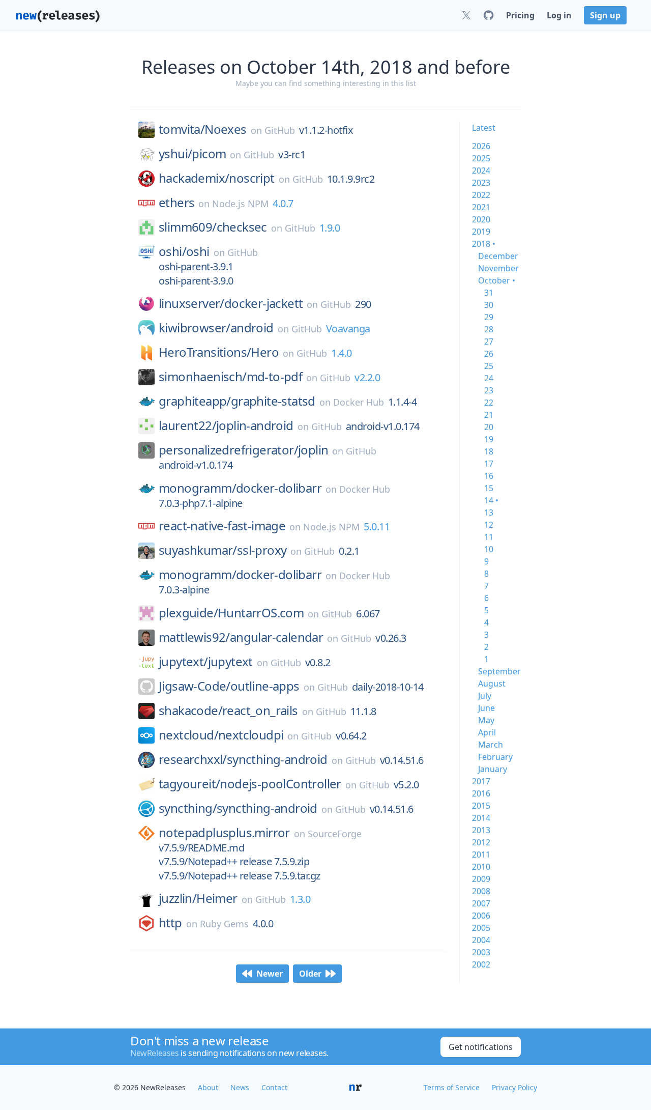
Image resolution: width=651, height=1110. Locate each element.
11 (488, 537)
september (499, 671)
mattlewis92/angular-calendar (241, 637)
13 (488, 512)
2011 (481, 854)
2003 (481, 952)
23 (488, 390)
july (484, 695)
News (239, 1087)
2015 (481, 805)
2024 (481, 170)
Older (310, 973)
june (486, 708)
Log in (559, 15)
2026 (481, 146)
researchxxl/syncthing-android (243, 759)
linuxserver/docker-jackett (231, 303)
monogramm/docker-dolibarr (240, 488)
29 (488, 317)
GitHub (279, 130)
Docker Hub (358, 402)
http (170, 922)
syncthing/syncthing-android (238, 808)
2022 (481, 195)
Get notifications (481, 1046)
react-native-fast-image (222, 525)
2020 (481, 219)
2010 (481, 866)
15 (488, 488)
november (498, 268)
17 (488, 463)
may (486, 720)
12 (488, 524)
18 (488, 451)
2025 (481, 158)
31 (488, 292)
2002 (481, 964)
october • (496, 280)
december (498, 256)
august (492, 683)
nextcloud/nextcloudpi (221, 735)
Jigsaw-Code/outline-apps (229, 686)
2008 (481, 891)
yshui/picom (192, 153)
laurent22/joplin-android (226, 425)
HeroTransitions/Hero (219, 352)
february (495, 756)
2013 (481, 830)
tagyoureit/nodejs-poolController (250, 783)
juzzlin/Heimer (198, 898)
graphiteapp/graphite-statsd (237, 401)
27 (488, 341)
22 (488, 402)
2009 (481, 879)
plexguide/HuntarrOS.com (231, 612)
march (490, 744)
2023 (481, 182)
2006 (481, 915)
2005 (481, 927)
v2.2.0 (367, 377)
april (487, 732)
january (492, 769)
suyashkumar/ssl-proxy (222, 550)
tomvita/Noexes (203, 129)
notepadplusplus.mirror (224, 832)
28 (488, 329)
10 (488, 549)
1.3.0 (300, 899)
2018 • (483, 243)
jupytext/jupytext (206, 661)
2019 (481, 231)
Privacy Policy (514, 1087)
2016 (481, 793)
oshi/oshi (184, 251)
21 (488, 414)
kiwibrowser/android (216, 327)
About (208, 1087)
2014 (481, 817)
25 (488, 366)
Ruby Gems (224, 924)
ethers (176, 202)
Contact (274, 1087)
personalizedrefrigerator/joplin (243, 450)
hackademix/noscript (217, 178)
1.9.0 (329, 228)
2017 (481, 781)
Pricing (520, 15)
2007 (481, 903)
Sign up (605, 15)
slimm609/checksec (213, 227)
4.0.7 (283, 203)
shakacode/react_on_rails (228, 710)
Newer (269, 973)
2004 (481, 940)
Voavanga (348, 328)
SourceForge (335, 834)
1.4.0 (341, 353)
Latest (483, 127)
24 (488, 378)
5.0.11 (377, 526)
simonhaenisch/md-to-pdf (230, 376)
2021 (481, 207)
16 (488, 475)
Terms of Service (452, 1087)
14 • (491, 500)
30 (488, 304)
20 (488, 427)
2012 (481, 842)
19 (488, 439)
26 (488, 353)
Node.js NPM (240, 203)
